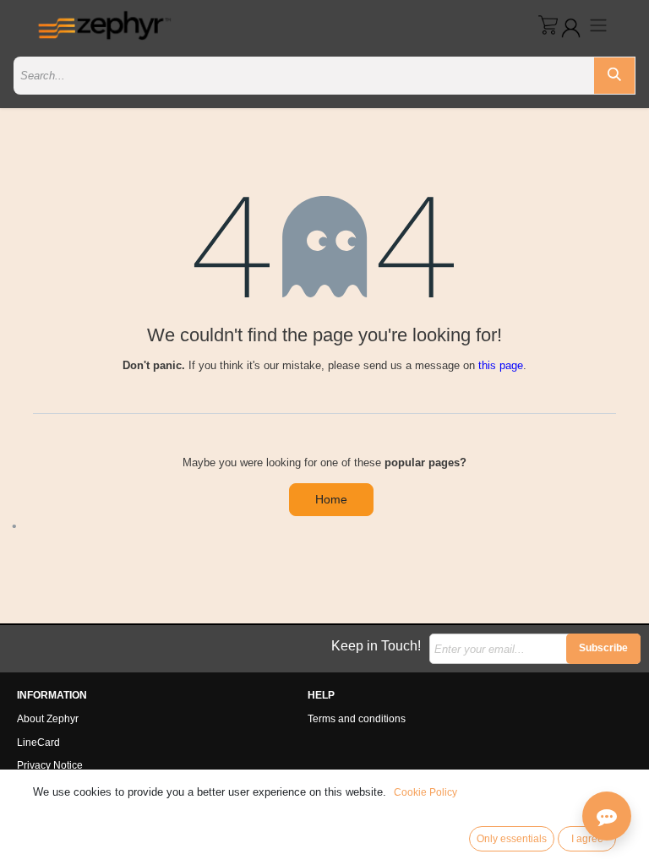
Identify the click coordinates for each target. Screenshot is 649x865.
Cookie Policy (425, 792)
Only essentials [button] (512, 839)
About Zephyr (48, 719)
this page (500, 365)
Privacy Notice (50, 765)
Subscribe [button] (603, 648)
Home (331, 499)
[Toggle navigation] (598, 25)
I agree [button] (587, 839)
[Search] (614, 76)
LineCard (38, 742)
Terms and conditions (357, 719)
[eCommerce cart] (548, 25)
